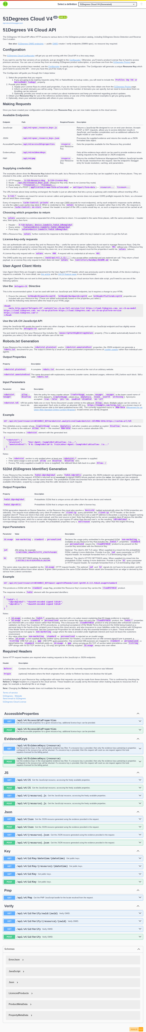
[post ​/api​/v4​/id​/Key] (140, 882)
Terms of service (10, 693)
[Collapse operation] (138, 714)
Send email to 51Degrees (14, 698)
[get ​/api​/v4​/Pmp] (140, 897)
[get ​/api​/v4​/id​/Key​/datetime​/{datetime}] (140, 858)
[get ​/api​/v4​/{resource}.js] (140, 796)
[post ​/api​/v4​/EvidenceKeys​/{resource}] (140, 762)
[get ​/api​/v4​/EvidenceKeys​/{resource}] (140, 749)
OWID (55, 44)
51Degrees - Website (12, 696)
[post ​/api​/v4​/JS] (140, 788)
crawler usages (111, 349)
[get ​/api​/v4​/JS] (140, 780)
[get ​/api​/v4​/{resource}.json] (140, 835)
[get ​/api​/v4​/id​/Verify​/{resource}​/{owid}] (140, 921)
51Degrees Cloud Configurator (21, 55)
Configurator (75, 60)
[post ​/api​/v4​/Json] (140, 827)
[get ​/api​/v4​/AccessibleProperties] (140, 721)
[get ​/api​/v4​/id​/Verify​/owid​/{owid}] (140, 913)
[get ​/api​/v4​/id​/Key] (140, 874)
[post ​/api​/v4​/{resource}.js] (140, 803)
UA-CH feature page (67, 274)
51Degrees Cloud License (14, 702)
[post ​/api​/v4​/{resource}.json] (140, 842)
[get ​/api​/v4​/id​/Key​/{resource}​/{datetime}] (140, 866)
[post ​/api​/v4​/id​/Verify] (140, 937)
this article (45, 274)
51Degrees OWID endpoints (30, 44)
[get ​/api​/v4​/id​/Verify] (140, 929)
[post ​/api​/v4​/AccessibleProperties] (140, 730)
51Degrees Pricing (121, 62)
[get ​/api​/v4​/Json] (140, 819)
